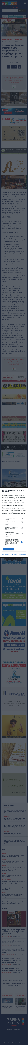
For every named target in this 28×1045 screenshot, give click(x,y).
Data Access (14, 554)
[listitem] (14, 519)
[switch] (22, 522)
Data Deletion (5, 554)
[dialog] (14, 523)
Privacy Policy (22, 554)
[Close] (24, 490)
